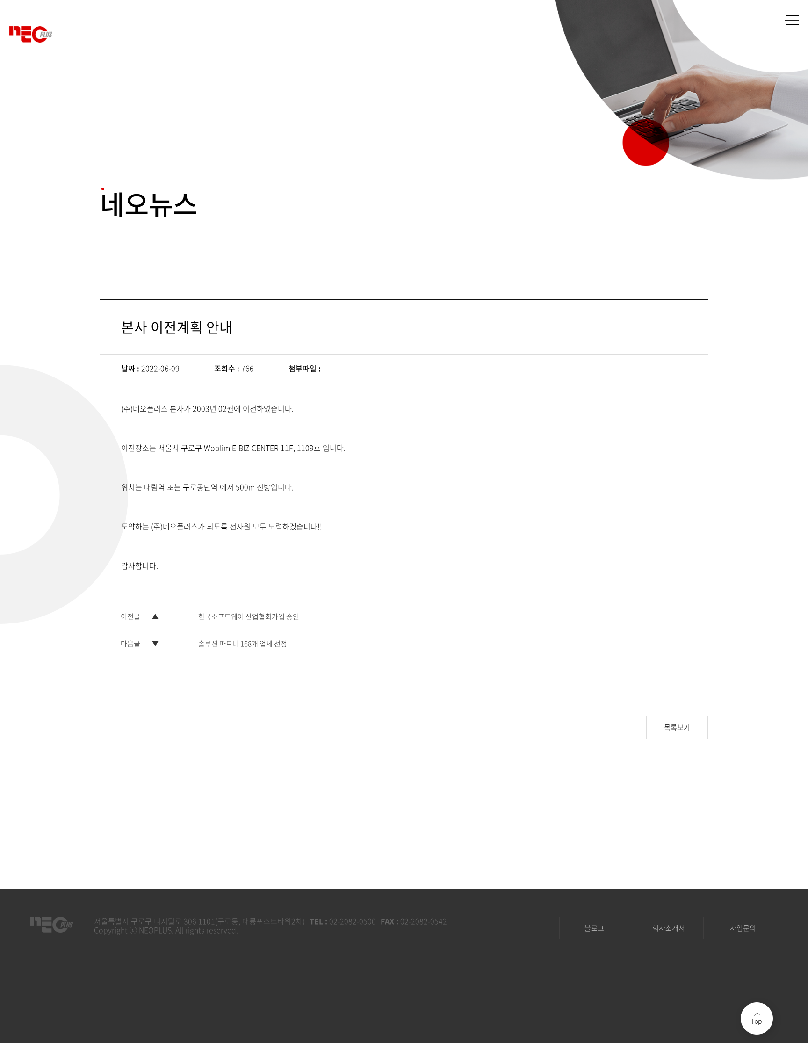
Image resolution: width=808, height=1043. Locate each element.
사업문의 (743, 928)
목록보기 (677, 727)
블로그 (594, 928)
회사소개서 (668, 928)
